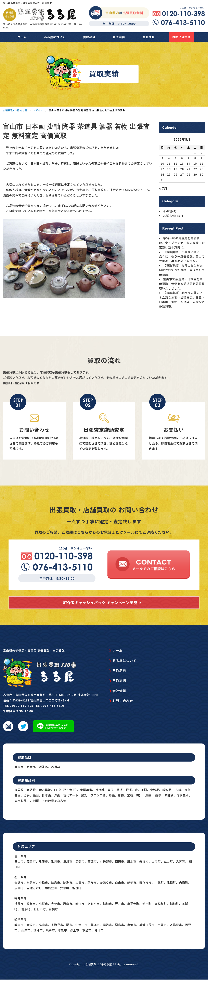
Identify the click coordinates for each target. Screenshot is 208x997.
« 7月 (163, 188)
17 (162, 169)
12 (175, 163)
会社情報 (149, 37)
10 (162, 163)
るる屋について (54, 37)
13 (182, 163)
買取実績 (119, 37)
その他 (170, 211)
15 (195, 163)
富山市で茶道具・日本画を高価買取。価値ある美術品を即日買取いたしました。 (182, 283)
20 (182, 169)
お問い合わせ (181, 37)
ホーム (22, 37)
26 (175, 174)
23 (202, 169)
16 (202, 163)
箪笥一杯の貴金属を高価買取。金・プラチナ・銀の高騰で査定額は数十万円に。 (182, 242)
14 (188, 163)
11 (169, 163)
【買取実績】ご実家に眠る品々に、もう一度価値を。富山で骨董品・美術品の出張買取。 (182, 256)
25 (169, 174)
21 (188, 169)
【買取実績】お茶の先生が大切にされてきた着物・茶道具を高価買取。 (182, 270)
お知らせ (173, 216)
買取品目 (89, 37)
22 (195, 169)
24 (162, 174)
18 (169, 169)
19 (175, 169)
